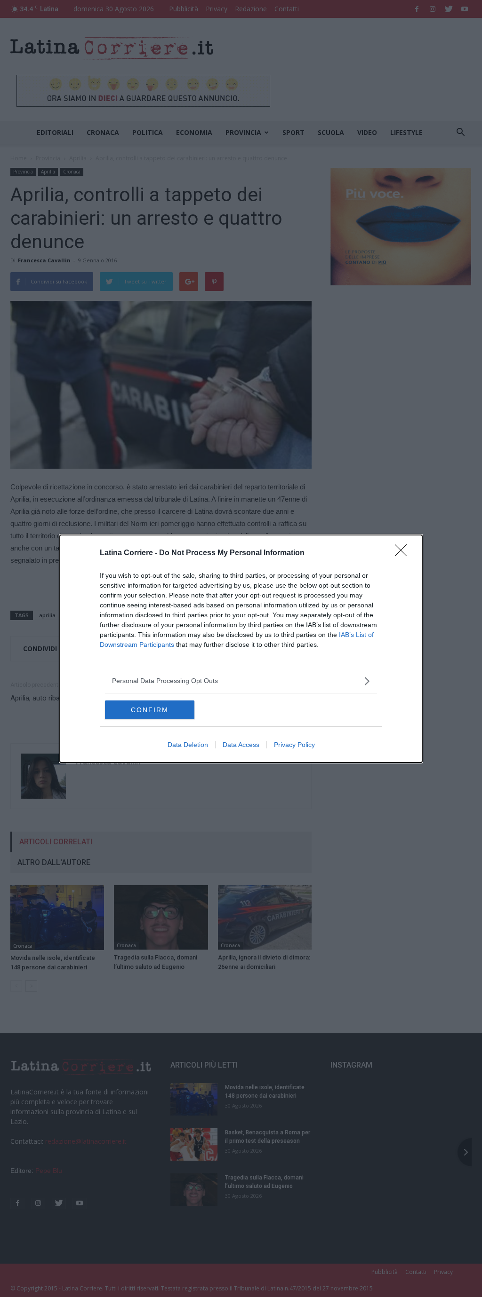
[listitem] (241, 681)
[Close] (404, 553)
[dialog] (241, 648)
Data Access (241, 744)
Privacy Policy (294, 744)
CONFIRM (150, 710)
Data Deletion (188, 744)
